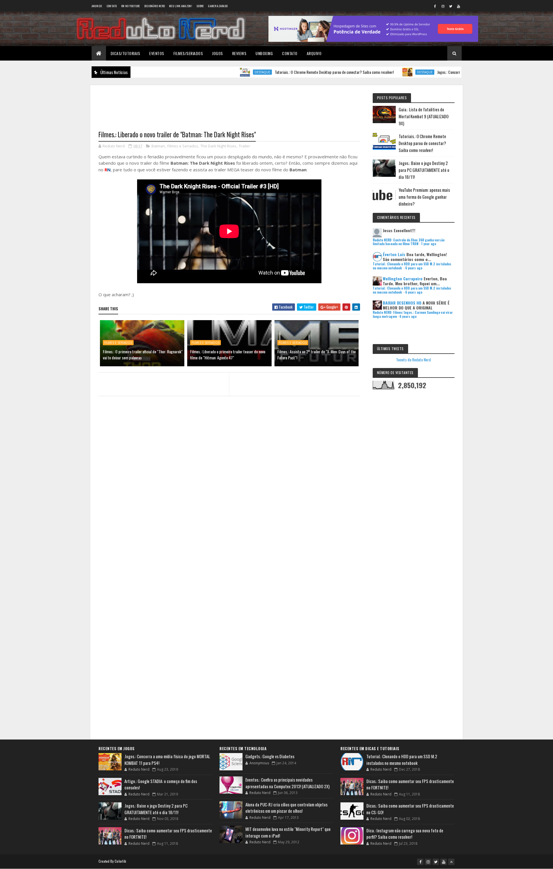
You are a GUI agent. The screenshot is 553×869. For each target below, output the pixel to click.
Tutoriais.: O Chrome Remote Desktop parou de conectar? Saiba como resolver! (308, 72)
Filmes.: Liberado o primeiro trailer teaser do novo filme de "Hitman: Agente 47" (227, 354)
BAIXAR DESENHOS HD (402, 303)
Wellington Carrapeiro (403, 278)
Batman (158, 146)
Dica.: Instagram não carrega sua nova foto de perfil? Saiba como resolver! (404, 833)
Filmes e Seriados (182, 146)
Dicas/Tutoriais (125, 53)
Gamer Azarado (218, 6)
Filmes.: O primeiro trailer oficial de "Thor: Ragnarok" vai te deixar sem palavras (143, 354)
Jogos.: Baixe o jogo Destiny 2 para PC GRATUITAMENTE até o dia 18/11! (424, 170)
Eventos (156, 53)
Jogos (217, 53)
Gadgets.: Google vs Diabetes (269, 756)
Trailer (244, 146)
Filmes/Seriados (188, 53)
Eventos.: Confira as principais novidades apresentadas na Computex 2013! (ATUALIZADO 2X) (287, 782)
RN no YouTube (130, 6)
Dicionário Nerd (154, 6)
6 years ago (413, 268)
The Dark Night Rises (218, 146)
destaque (237, 72)
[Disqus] (229, 512)
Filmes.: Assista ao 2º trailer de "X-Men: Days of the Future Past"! (316, 354)
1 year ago (428, 243)
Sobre (200, 6)
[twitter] (451, 6)
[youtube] (458, 6)
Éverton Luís (394, 254)
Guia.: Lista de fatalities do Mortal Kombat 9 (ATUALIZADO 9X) (423, 116)
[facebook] (435, 6)
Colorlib (120, 861)
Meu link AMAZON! (180, 6)
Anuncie (97, 6)
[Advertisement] (229, 104)
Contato (112, 6)
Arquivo (314, 53)
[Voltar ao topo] (451, 862)
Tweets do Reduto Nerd (413, 359)
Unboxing (264, 53)
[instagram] (443, 6)
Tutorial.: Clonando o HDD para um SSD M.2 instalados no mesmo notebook (401, 759)
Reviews (239, 53)
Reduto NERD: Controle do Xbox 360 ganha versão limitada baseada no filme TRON (408, 242)
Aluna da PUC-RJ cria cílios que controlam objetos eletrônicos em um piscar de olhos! (286, 807)
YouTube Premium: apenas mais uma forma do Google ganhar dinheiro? (424, 197)
